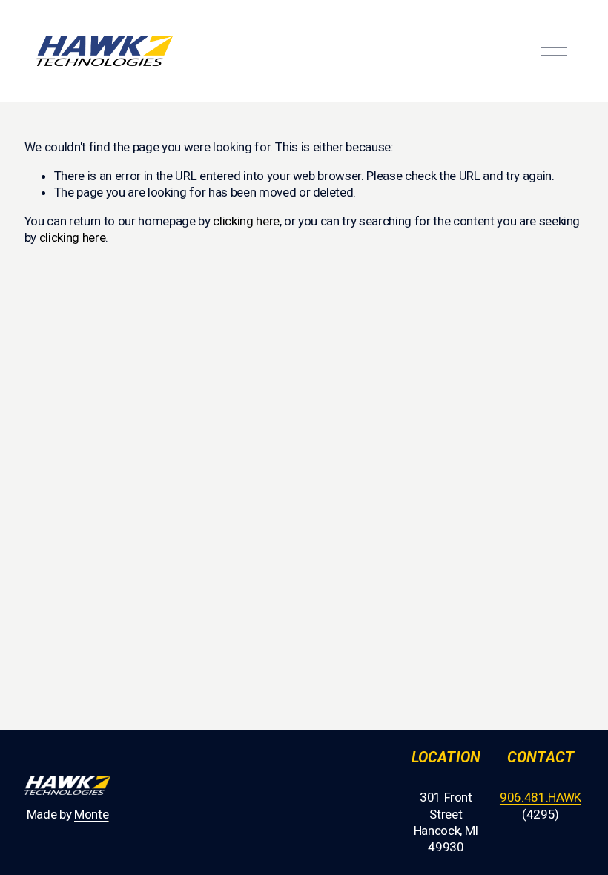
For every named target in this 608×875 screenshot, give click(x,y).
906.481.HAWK (540, 797)
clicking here (246, 221)
